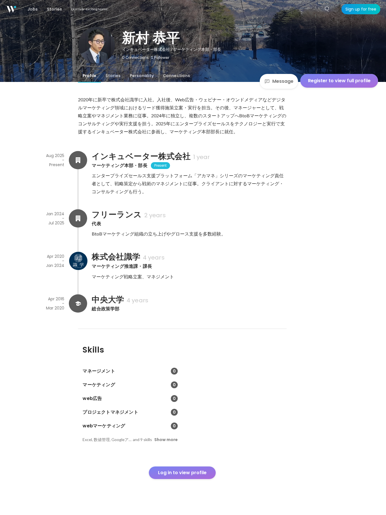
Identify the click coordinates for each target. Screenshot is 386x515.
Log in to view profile (182, 472)
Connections (176, 76)
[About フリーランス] (78, 218)
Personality (142, 76)
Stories (113, 76)
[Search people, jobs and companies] (327, 9)
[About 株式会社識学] (78, 261)
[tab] (89, 76)
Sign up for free (360, 9)
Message (282, 81)
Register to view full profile (339, 80)
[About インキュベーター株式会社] (78, 160)
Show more (166, 439)
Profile (89, 76)
